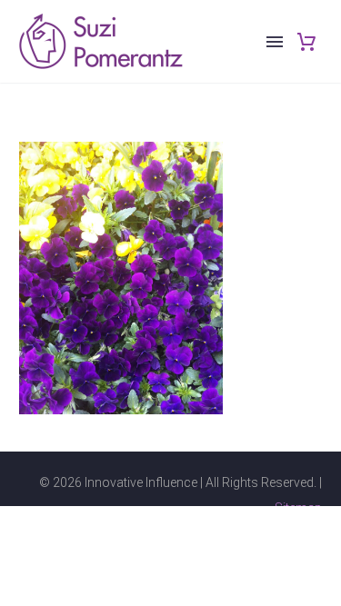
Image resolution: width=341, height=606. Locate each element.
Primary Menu (274, 41)
